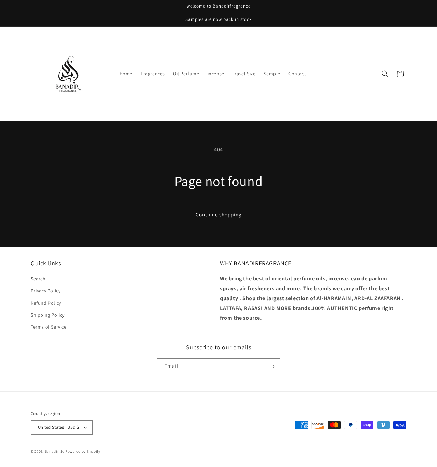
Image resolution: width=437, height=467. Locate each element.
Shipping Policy (48, 315)
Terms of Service (49, 327)
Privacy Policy (45, 291)
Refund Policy (46, 303)
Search (38, 279)
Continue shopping (219, 214)
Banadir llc (55, 451)
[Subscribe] (272, 366)
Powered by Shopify (82, 451)
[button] (385, 73)
